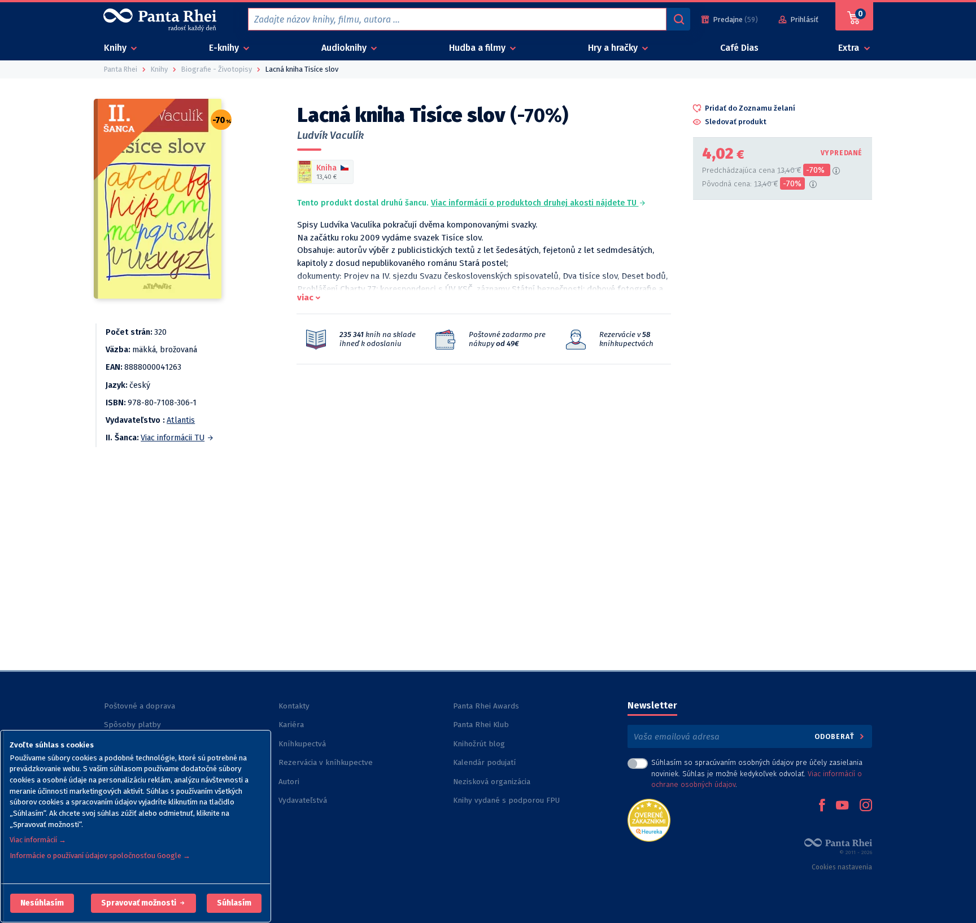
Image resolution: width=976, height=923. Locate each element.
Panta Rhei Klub (481, 724)
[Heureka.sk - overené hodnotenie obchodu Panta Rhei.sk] (649, 819)
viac (305, 297)
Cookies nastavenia (842, 867)
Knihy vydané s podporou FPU (506, 800)
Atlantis (181, 420)
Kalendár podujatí (484, 762)
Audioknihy (345, 47)
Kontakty (294, 706)
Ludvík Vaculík (330, 135)
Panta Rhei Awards (486, 706)
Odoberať (835, 736)
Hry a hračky (614, 47)
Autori (288, 781)
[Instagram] (866, 806)
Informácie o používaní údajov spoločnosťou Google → (100, 855)
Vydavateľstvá (302, 800)
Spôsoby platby (132, 724)
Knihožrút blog (479, 744)
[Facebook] (822, 806)
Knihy (116, 47)
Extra (849, 47)
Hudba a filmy (478, 47)
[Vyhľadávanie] (678, 19)
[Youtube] (842, 806)
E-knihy (225, 47)
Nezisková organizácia (491, 781)
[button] (42, 903)
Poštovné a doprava (139, 706)
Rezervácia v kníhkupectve (325, 762)
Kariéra (291, 724)
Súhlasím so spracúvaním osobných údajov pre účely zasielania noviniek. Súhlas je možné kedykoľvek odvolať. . (756, 773)
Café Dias (739, 47)
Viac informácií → (38, 839)
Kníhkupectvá (302, 744)
